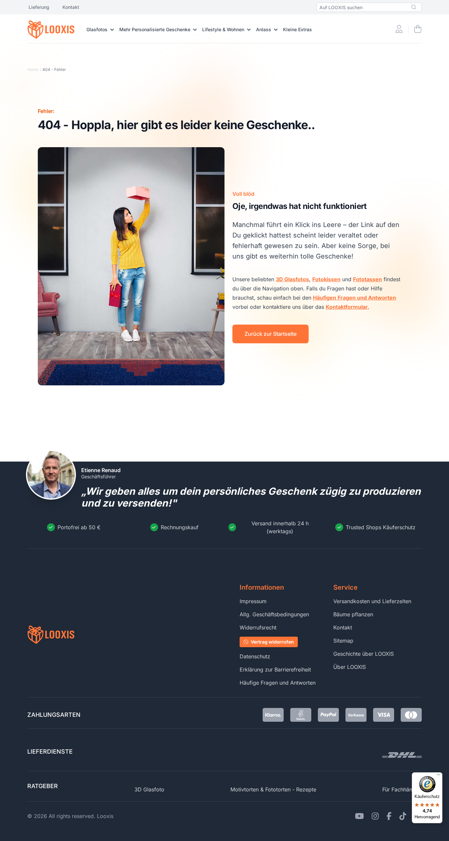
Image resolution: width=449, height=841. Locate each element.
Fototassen (367, 279)
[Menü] (438, 776)
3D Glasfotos (292, 279)
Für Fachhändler (402, 789)
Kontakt (70, 7)
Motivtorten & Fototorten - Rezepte (273, 789)
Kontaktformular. (347, 307)
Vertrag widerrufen (272, 642)
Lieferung (39, 7)
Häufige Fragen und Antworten (278, 682)
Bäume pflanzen (353, 614)
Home (32, 69)
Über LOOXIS (349, 667)
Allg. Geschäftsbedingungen (274, 614)
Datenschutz (255, 656)
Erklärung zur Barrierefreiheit (275, 669)
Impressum (253, 601)
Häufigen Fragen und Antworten (354, 297)
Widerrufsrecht (258, 627)
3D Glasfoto (149, 789)
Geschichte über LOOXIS (363, 653)
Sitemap (343, 640)
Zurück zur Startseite (270, 333)
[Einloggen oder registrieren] (399, 29)
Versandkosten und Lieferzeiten (372, 601)
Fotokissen (326, 279)
